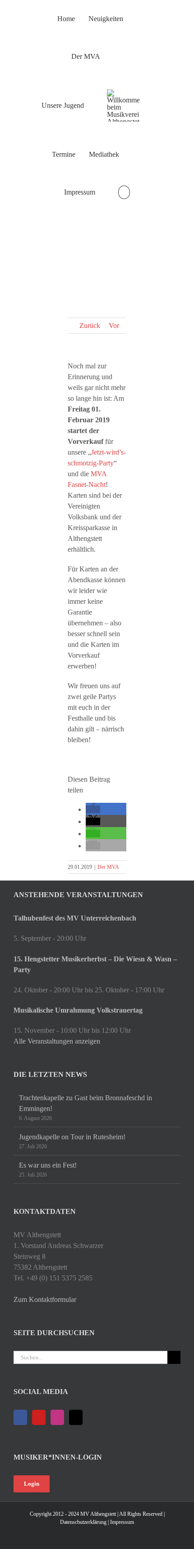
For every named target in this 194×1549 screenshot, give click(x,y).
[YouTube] (39, 1417)
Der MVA (108, 867)
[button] (123, 192)
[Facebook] (20, 1417)
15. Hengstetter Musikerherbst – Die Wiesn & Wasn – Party (95, 964)
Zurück (89, 325)
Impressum (122, 1522)
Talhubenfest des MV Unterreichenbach (75, 918)
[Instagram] (57, 1417)
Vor (114, 325)
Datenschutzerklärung (83, 1522)
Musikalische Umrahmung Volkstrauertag (78, 1010)
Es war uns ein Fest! (48, 1165)
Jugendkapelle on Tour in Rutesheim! (72, 1137)
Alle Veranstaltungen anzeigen (57, 1041)
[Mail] (76, 1417)
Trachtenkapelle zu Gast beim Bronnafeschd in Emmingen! (85, 1103)
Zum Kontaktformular (45, 1299)
